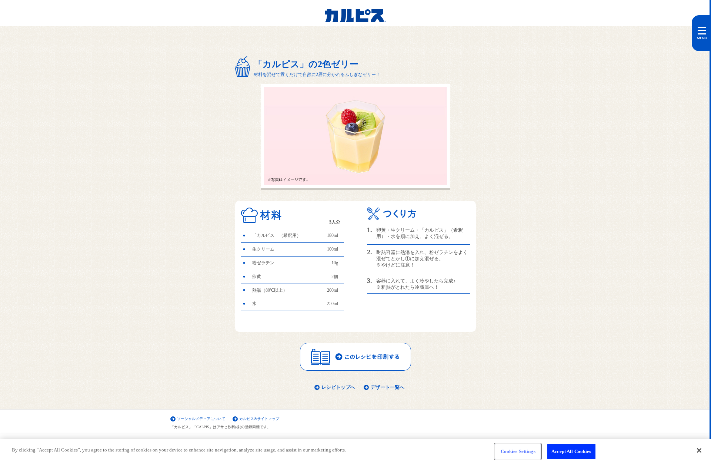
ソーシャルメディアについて (201, 419)
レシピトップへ (338, 387)
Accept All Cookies (571, 451)
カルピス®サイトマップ (259, 419)
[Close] (699, 450)
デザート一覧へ (387, 387)
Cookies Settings (518, 451)
